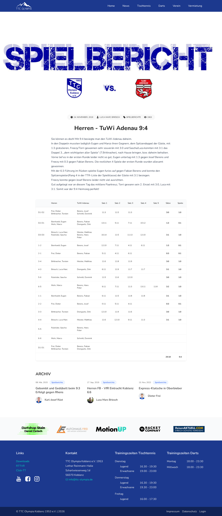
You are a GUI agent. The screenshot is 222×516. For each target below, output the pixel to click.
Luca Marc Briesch (107, 400)
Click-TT (21, 470)
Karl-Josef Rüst (54, 400)
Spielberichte (57, 382)
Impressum (173, 511)
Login (202, 511)
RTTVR (20, 466)
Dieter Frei (154, 396)
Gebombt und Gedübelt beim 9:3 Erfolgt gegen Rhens (58, 390)
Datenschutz (189, 511)
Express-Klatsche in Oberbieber (160, 388)
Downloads (22, 461)
